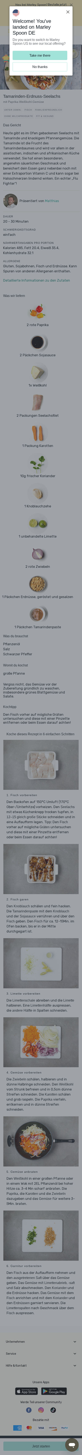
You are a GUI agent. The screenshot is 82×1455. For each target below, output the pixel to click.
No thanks (40, 67)
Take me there (39, 55)
